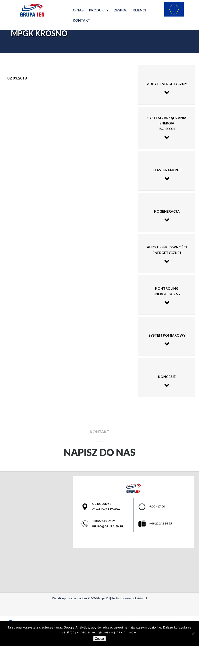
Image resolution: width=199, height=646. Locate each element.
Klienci (139, 10)
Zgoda (99, 638)
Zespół (120, 10)
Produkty (98, 10)
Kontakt (81, 20)
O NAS (78, 10)
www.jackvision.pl (136, 598)
